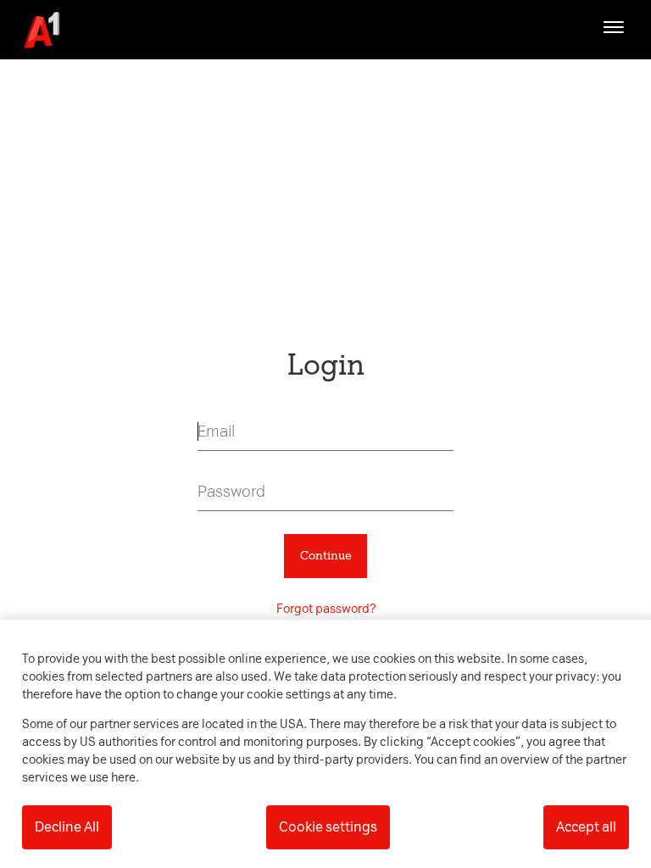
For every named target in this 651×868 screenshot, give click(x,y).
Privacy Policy (167, 166)
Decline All (67, 827)
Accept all (586, 827)
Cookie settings (328, 827)
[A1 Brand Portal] (35, 30)
